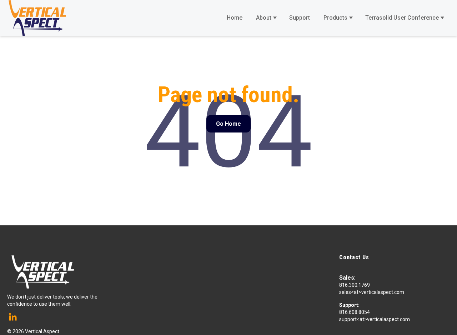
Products (335, 17)
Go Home (228, 123)
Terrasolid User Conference (402, 17)
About (263, 17)
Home (234, 17)
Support (299, 17)
